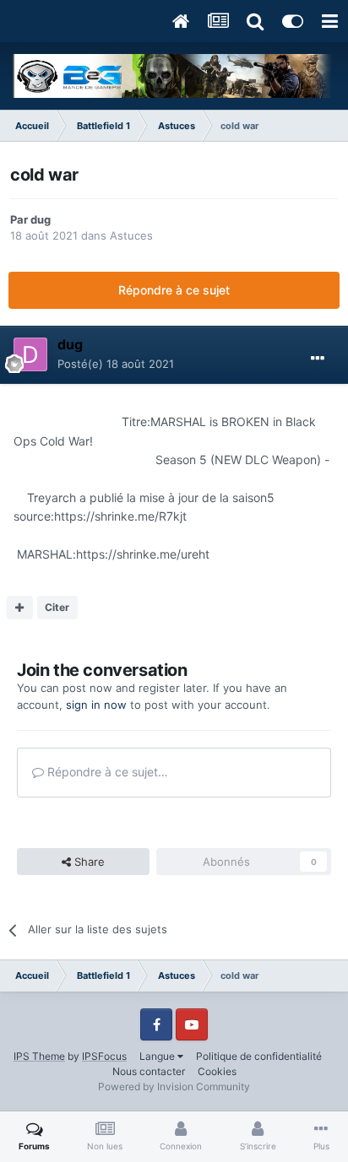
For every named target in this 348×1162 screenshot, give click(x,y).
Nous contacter (148, 1071)
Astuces (131, 235)
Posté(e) (115, 363)
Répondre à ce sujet (174, 290)
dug (40, 219)
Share (88, 861)
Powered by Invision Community (174, 1086)
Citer (57, 607)
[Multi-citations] (20, 607)
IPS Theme (39, 1056)
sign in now (96, 704)
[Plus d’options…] (317, 359)
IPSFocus (104, 1056)
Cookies (217, 1071)
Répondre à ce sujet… (106, 772)
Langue (158, 1056)
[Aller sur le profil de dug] (30, 354)
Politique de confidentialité (259, 1056)
